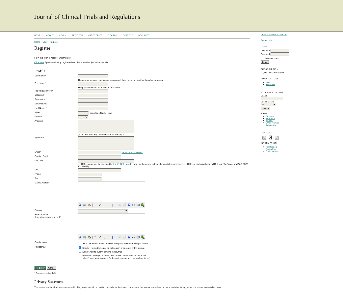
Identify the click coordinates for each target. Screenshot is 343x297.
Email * (38, 152)
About (50, 35)
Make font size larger (277, 137)
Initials (37, 112)
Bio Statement (41, 214)
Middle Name (41, 103)
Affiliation (39, 121)
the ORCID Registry (123, 164)
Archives (143, 35)
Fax (36, 178)
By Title (269, 121)
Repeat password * (44, 91)
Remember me (272, 59)
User (44, 42)
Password (265, 54)
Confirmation (41, 242)
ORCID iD (39, 160)
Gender (38, 116)
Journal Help (266, 40)
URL (37, 169)
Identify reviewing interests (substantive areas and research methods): (117, 258)
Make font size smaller (264, 137)
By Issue (270, 116)
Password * (40, 83)
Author (85, 252)
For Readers (271, 147)
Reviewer (87, 255)
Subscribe (270, 84)
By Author (270, 118)
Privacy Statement (132, 152)
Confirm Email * (42, 156)
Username (265, 50)
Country (38, 210)
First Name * (41, 99)
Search (112, 35)
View (268, 82)
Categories (271, 125)
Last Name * (40, 108)
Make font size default (271, 137)
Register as (40, 247)
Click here (39, 62)
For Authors (271, 149)
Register (77, 35)
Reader (86, 248)
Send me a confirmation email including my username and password (115, 243)
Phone (38, 174)
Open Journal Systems (274, 35)
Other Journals (272, 123)
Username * (40, 75)
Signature (39, 137)
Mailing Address (42, 182)
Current (128, 35)
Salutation (39, 95)
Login (62, 35)
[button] (80, 205)
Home (37, 35)
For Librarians (272, 151)
